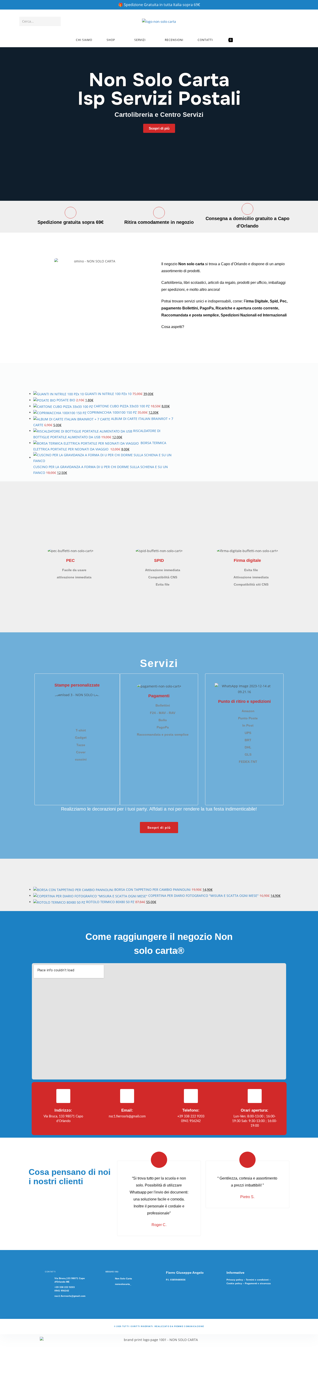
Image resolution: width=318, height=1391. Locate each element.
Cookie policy (234, 1283)
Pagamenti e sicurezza (258, 1283)
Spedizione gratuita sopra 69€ (70, 222)
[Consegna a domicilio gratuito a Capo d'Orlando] (247, 209)
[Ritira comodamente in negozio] (159, 212)
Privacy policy (235, 1279)
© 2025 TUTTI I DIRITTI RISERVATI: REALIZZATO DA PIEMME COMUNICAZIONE (159, 1326)
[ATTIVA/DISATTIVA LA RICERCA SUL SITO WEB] (245, 40)
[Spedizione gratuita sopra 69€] (70, 212)
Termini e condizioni (257, 1279)
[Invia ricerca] (56, 21)
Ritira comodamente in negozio (159, 222)
